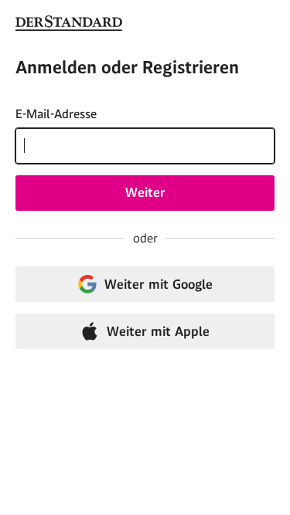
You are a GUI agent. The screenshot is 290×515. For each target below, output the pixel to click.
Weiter (145, 192)
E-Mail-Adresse (56, 114)
